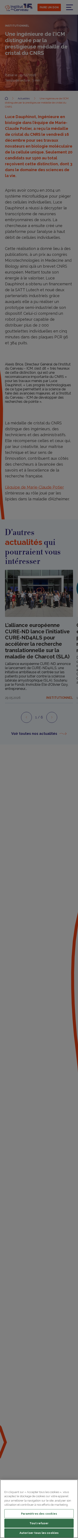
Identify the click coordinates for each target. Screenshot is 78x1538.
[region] (39, 1508)
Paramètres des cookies (39, 1513)
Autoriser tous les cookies (39, 1533)
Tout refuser (39, 1523)
